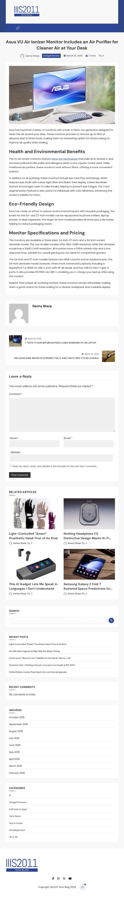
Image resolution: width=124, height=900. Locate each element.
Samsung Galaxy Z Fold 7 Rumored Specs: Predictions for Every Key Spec (87, 588)
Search (14, 611)
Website (15, 452)
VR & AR (13, 837)
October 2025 (17, 717)
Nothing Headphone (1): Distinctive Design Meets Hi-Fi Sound (86, 538)
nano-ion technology (64, 159)
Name (14, 438)
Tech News (15, 816)
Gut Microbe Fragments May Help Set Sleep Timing (34, 651)
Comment (15, 394)
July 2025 (14, 738)
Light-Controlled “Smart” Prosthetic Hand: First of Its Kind (37, 644)
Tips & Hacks (16, 823)
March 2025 (15, 766)
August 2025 (16, 731)
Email (68, 438)
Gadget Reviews (51, 55)
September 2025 (18, 724)
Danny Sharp (33, 55)
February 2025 (17, 773)
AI (10, 795)
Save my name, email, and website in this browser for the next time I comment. (55, 466)
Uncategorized (17, 830)
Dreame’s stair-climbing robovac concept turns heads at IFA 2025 (42, 665)
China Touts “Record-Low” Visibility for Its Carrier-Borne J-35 (40, 658)
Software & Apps (18, 809)
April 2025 (14, 759)
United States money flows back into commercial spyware (38, 672)
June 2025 (15, 745)
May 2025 (14, 752)
